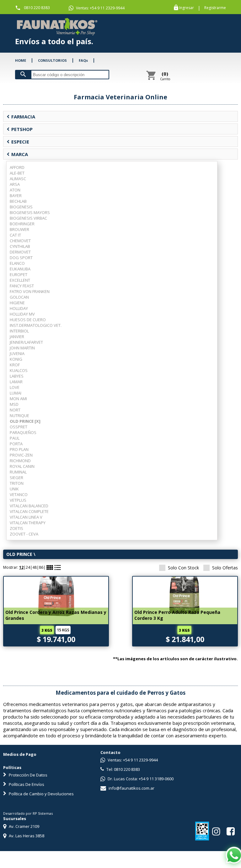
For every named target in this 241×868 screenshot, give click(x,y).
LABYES (17, 376)
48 (34, 567)
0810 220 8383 (37, 7)
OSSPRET (18, 427)
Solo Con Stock (183, 568)
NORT (15, 410)
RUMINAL (18, 472)
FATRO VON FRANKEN (30, 291)
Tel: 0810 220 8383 (122, 769)
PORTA (16, 444)
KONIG (16, 359)
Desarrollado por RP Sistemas (28, 813)
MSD (14, 404)
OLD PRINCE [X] (25, 421)
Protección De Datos (27, 775)
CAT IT (15, 235)
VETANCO (19, 494)
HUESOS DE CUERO (28, 319)
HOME (20, 60)
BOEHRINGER (22, 224)
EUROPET (18, 274)
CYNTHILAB (20, 246)
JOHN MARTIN (22, 348)
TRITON (17, 483)
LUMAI (15, 393)
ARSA (15, 184)
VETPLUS (18, 500)
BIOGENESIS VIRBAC (28, 218)
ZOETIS (16, 528)
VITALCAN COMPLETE (29, 511)
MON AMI (18, 398)
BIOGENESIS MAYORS (30, 212)
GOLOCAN (19, 297)
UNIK (14, 489)
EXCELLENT (20, 280)
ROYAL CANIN (22, 466)
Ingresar (186, 7)
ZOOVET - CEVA (24, 534)
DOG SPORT (21, 257)
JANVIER (17, 336)
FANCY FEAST (22, 286)
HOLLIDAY (19, 308)
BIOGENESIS (21, 207)
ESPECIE (18, 142)
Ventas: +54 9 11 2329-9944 (100, 8)
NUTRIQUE (19, 415)
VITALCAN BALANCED (29, 506)
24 (28, 567)
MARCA (17, 154)
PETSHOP (20, 129)
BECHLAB (18, 201)
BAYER (16, 195)
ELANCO (17, 263)
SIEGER (16, 477)
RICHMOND (20, 460)
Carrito (165, 76)
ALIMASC (18, 178)
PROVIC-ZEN (21, 455)
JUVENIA (17, 353)
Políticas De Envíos (26, 784)
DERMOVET (20, 252)
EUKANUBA (20, 269)
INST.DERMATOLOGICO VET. (36, 325)
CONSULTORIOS (52, 60)
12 (21, 567)
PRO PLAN (19, 449)
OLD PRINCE (19, 554)
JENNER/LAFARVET (26, 342)
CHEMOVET (20, 240)
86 (41, 567)
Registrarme (215, 7)
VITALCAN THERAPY (28, 523)
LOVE (14, 387)
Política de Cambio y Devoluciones (41, 794)
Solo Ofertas (225, 568)
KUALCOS (19, 370)
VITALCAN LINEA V (26, 517)
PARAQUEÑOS (23, 432)
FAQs (83, 60)
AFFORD (17, 167)
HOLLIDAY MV (22, 314)
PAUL (14, 438)
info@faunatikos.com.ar (131, 788)
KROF (15, 365)
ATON (15, 190)
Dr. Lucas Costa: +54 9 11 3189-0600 (140, 779)
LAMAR (16, 381)
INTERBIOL (19, 331)
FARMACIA (21, 116)
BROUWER (19, 229)
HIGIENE (17, 303)
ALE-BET (17, 173)
